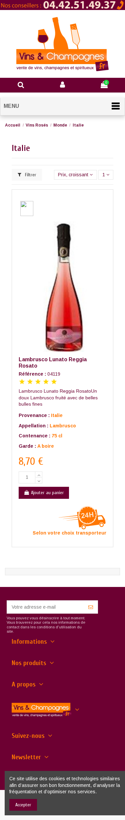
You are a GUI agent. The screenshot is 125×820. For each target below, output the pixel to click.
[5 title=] (54, 382)
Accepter (23, 805)
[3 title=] (38, 382)
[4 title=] (46, 382)
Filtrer (30, 175)
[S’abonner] (91, 607)
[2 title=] (30, 382)
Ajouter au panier (47, 492)
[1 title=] (22, 382)
